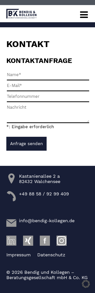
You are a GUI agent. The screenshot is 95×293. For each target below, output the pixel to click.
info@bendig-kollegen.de (46, 220)
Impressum (18, 254)
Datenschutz (51, 254)
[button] (86, 284)
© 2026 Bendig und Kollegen (38, 272)
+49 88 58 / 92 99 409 (44, 193)
